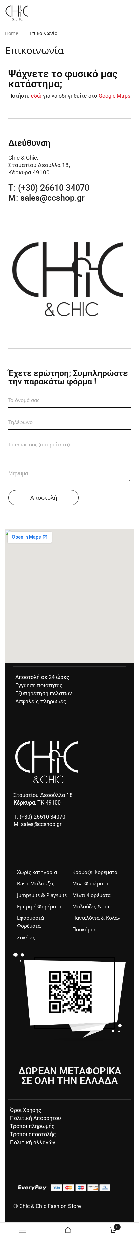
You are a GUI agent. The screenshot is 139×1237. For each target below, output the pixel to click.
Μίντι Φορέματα (91, 895)
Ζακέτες (26, 937)
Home (11, 33)
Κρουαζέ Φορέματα (94, 872)
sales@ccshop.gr (52, 198)
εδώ (36, 96)
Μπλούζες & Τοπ (91, 906)
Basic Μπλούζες (35, 883)
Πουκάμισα (85, 929)
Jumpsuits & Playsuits (42, 895)
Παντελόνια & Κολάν (96, 917)
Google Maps (114, 96)
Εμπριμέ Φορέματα (39, 906)
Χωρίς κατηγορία (37, 872)
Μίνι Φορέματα (90, 883)
